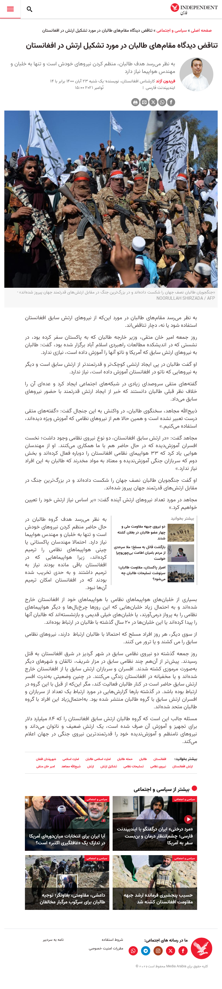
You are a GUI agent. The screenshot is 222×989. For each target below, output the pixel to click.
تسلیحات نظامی (133, 766)
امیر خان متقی (45, 766)
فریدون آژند (165, 81)
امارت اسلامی (71, 759)
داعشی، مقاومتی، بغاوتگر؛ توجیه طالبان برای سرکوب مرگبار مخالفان (72, 899)
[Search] (29, 9)
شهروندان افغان (46, 759)
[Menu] (10, 9)
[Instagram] (158, 950)
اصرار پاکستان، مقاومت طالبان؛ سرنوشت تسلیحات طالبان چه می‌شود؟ (141, 573)
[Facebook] (171, 102)
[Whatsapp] (162, 102)
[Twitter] (153, 102)
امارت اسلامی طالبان (98, 759)
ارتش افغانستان (182, 766)
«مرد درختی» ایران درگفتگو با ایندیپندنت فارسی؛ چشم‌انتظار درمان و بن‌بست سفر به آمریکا (155, 836)
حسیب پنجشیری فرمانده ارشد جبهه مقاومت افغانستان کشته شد (158, 899)
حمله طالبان (125, 759)
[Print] (135, 102)
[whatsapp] (133, 950)
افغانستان (160, 759)
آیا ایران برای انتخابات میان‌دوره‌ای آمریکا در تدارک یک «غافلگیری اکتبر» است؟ (67, 839)
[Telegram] (145, 950)
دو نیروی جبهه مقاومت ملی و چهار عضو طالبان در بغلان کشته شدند (141, 532)
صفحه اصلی (201, 30)
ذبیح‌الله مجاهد (71, 766)
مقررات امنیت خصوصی (106, 948)
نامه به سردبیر (53, 940)
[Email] (144, 102)
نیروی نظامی (158, 766)
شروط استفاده (112, 940)
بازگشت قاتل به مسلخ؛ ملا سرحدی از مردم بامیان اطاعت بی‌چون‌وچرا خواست (139, 553)
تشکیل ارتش (108, 766)
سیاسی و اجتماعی (171, 30)
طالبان (143, 759)
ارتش (90, 766)
